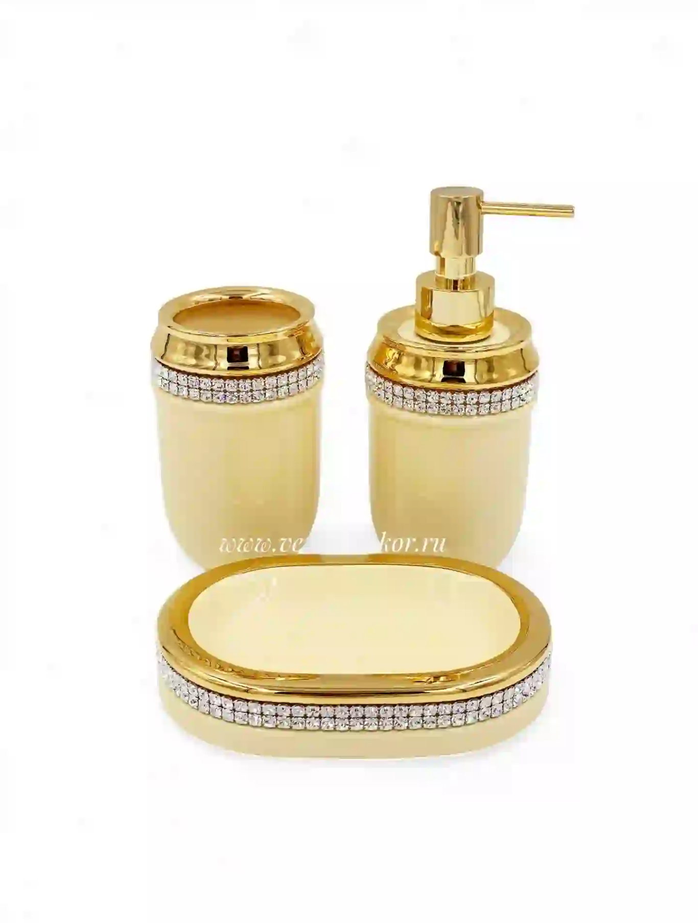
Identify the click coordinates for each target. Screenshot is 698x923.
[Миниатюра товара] (16, 211)
